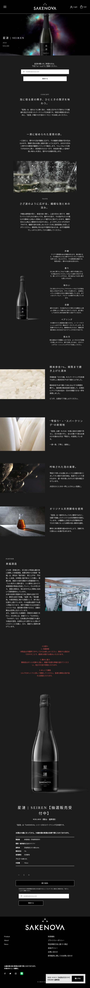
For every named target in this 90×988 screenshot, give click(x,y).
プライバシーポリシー (56, 940)
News (6, 944)
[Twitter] (10, 973)
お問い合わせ (53, 952)
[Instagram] (16, 973)
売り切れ (45, 883)
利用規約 (51, 936)
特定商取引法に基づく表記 (58, 944)
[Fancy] (21, 973)
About (6, 940)
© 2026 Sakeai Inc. (45, 982)
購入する (78, 978)
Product (7, 936)
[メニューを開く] (5, 7)
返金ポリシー (53, 948)
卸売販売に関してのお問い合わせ (60, 956)
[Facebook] (5, 973)
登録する (45, 79)
